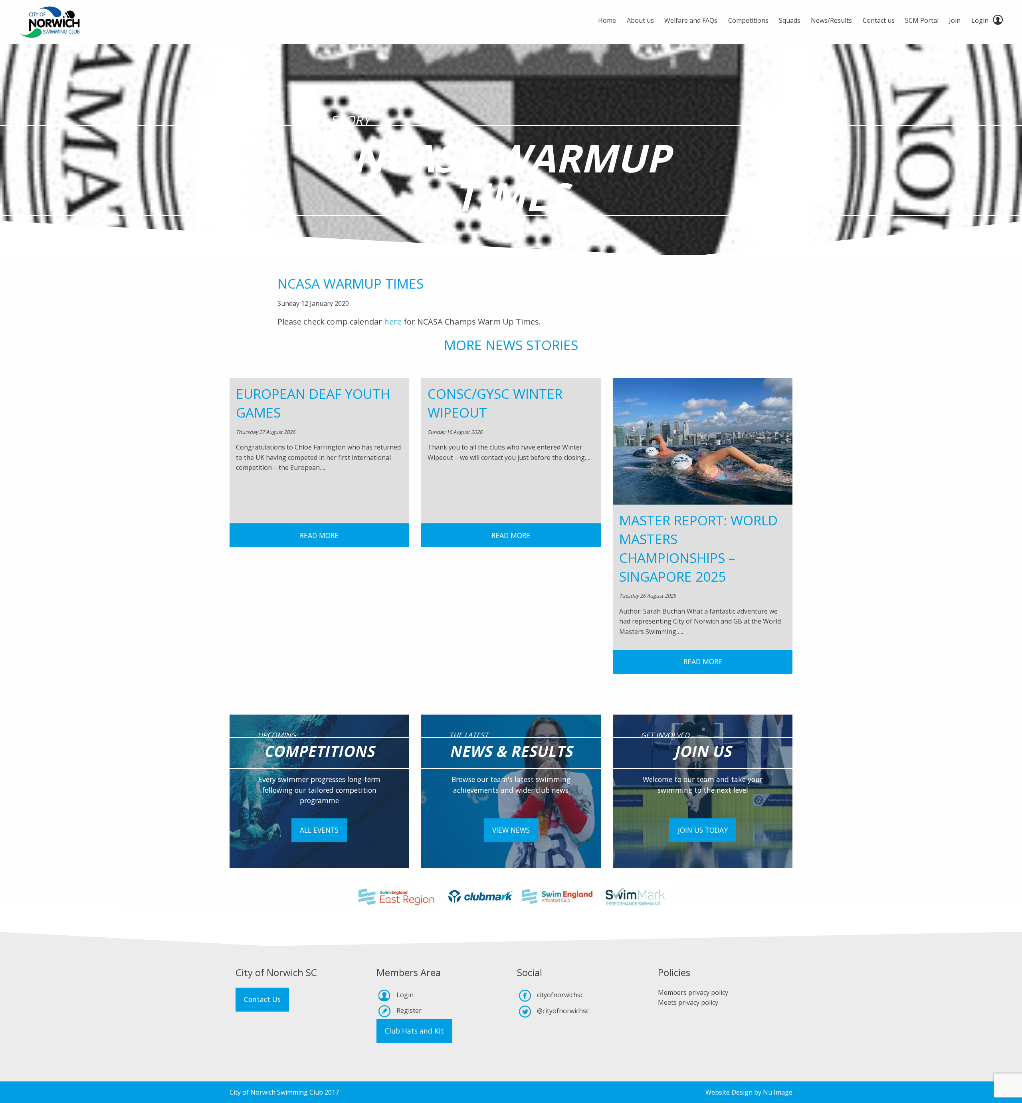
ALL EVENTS (319, 830)
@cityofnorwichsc (563, 1010)
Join (955, 20)
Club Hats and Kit (414, 1031)
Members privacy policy (693, 992)
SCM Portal (922, 20)
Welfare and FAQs (690, 20)
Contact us (879, 20)
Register (409, 1010)
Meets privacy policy (688, 1002)
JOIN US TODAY (703, 830)
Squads (789, 20)
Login (979, 20)
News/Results (831, 20)
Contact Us (262, 999)
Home (607, 20)
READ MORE (319, 535)
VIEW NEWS (511, 830)
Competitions (748, 20)
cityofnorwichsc (560, 994)
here (394, 321)
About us (640, 20)
